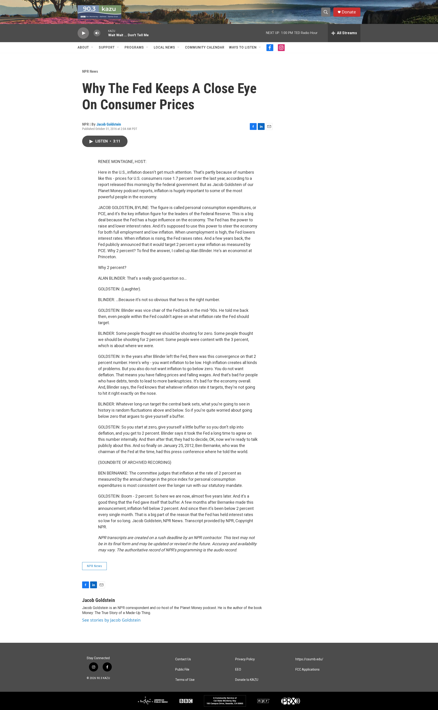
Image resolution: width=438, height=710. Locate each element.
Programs (134, 47)
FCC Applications (307, 669)
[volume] (97, 33)
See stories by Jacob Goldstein (111, 620)
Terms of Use (185, 680)
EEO (238, 669)
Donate (349, 12)
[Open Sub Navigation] (92, 47)
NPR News (90, 71)
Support (107, 47)
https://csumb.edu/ (309, 659)
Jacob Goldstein (108, 124)
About (83, 47)
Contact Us (183, 659)
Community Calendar (204, 47)
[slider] (104, 33)
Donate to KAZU (246, 680)
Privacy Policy (245, 659)
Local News (164, 47)
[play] (83, 33)
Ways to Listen (243, 47)
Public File (182, 669)
